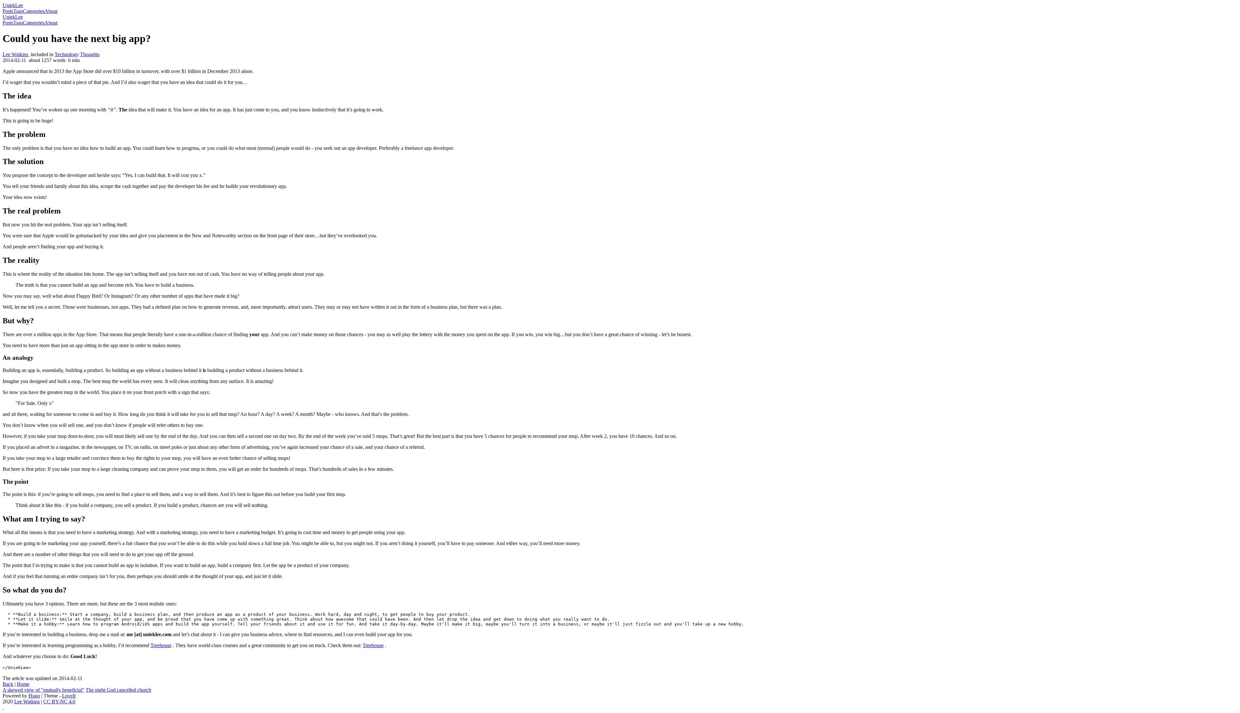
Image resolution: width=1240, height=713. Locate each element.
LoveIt (69, 695)
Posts (8, 11)
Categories (34, 11)
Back (8, 684)
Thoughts (89, 54)
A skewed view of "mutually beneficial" (43, 690)
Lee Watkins (16, 54)
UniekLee (13, 5)
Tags (18, 11)
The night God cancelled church (118, 690)
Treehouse (160, 645)
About (51, 11)
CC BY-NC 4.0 (59, 701)
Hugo (34, 695)
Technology (67, 54)
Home (23, 684)
